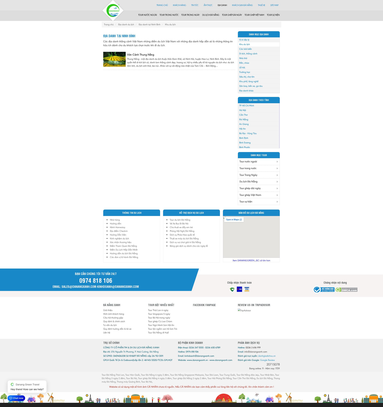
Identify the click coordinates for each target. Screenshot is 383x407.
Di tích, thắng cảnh (248, 53)
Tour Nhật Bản (267, 374)
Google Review (267, 360)
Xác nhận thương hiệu (120, 242)
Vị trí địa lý (244, 39)
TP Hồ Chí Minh (246, 105)
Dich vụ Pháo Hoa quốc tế (182, 234)
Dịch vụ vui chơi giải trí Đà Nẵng (185, 242)
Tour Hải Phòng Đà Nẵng (220, 378)
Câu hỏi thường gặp (113, 317)
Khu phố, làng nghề (248, 81)
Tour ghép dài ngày (232, 14)
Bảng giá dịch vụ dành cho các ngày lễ (189, 245)
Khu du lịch (244, 44)
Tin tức (194, 5)
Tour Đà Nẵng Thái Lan (113, 374)
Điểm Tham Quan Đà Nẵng (123, 245)
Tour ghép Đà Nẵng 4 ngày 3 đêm (155, 378)
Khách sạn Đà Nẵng (242, 5)
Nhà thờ (243, 58)
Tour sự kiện (273, 14)
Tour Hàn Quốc (132, 374)
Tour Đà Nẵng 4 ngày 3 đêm (155, 374)
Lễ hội (242, 67)
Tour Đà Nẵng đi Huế (158, 332)
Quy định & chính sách (114, 321)
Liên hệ (106, 332)
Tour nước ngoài (147, 14)
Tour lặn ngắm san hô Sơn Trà (162, 328)
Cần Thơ (243, 114)
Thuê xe (261, 5)
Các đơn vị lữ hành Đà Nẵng (124, 257)
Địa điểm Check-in (119, 231)
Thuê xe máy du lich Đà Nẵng (184, 238)
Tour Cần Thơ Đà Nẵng (244, 378)
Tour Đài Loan (211, 374)
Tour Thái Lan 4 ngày (158, 310)
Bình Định (243, 138)
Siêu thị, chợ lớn (246, 76)
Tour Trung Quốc (227, 374)
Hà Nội (242, 110)
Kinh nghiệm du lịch (119, 238)
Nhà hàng (115, 219)
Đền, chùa (244, 62)
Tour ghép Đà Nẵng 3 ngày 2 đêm (189, 378)
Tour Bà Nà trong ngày (159, 317)
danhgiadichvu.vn (267, 355)
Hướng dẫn (115, 223)
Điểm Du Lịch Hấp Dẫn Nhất (123, 249)
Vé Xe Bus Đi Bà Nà (179, 223)
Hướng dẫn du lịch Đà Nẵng (124, 253)
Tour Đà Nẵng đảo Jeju (248, 374)
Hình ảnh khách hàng (113, 313)
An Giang (244, 124)
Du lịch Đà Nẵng (210, 14)
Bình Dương (245, 142)
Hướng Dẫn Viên (118, 234)
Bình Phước (244, 147)
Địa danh (222, 5)
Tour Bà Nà (131, 378)
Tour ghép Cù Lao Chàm (160, 321)
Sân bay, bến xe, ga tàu (251, 86)
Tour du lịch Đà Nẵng (180, 219)
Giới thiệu (108, 310)
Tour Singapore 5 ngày (159, 313)
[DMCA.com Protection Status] (346, 289)
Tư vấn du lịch (110, 325)
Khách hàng (179, 5)
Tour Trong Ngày (190, 14)
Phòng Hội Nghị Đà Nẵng (182, 231)
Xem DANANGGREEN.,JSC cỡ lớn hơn (251, 260)
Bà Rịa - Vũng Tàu (248, 133)
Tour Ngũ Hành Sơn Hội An (161, 325)
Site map (274, 5)
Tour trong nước (169, 14)
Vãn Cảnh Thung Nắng (140, 54)
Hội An (242, 128)
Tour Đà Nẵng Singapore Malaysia (187, 374)
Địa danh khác (246, 90)
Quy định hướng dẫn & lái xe (117, 328)
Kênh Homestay (117, 227)
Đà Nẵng (243, 119)
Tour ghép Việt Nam (254, 14)
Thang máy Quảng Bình (128, 381)
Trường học (244, 72)
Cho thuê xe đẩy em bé (181, 227)
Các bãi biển (245, 48)
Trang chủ (162, 5)
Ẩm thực (208, 5)
